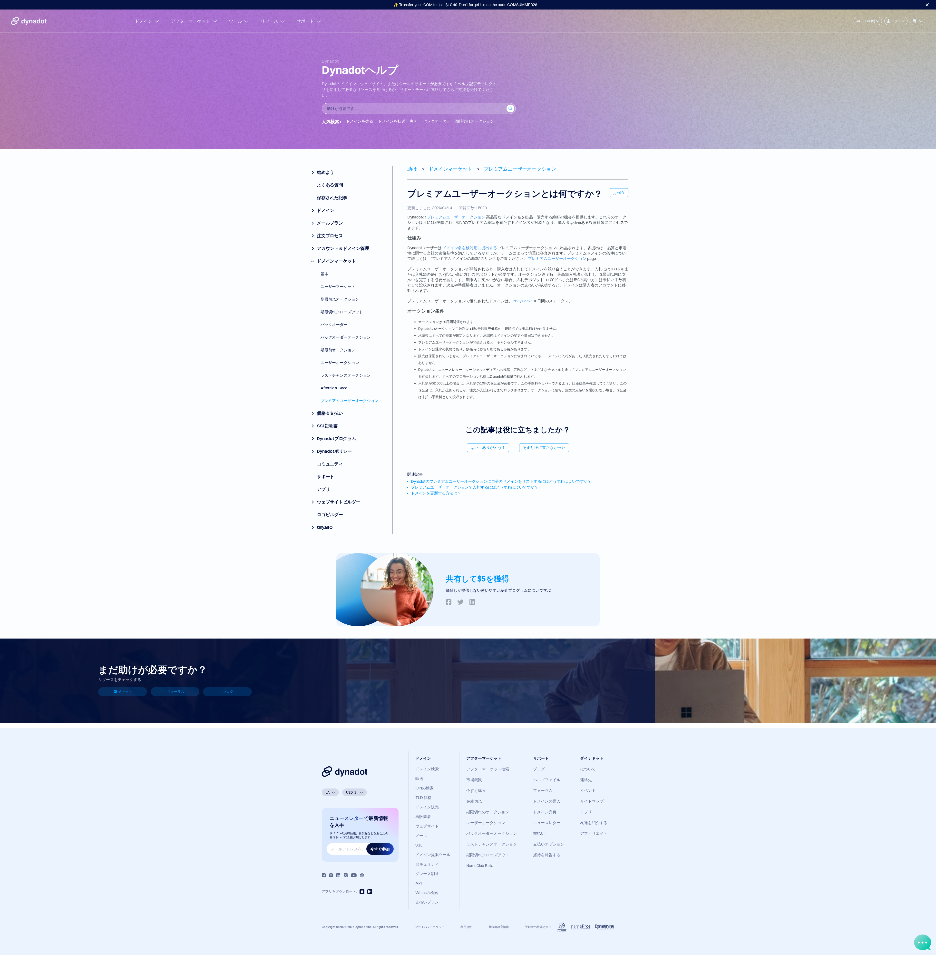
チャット (125, 691)
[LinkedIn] (338, 875)
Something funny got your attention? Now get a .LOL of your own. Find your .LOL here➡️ (465, 4)
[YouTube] (354, 875)
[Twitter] (346, 875)
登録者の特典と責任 (538, 927)
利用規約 (466, 927)
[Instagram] (331, 875)
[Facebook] (324, 875)
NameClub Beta (479, 865)
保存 (621, 192)
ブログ (228, 691)
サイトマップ (592, 801)
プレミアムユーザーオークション (456, 217)
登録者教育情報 (498, 927)
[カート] (917, 21)
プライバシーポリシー (429, 927)
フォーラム (175, 691)
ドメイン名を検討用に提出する (469, 247)
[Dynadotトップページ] (29, 21)
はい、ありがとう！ (488, 447)
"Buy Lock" (522, 300)
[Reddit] (362, 875)
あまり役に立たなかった (544, 447)
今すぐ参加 (380, 849)
